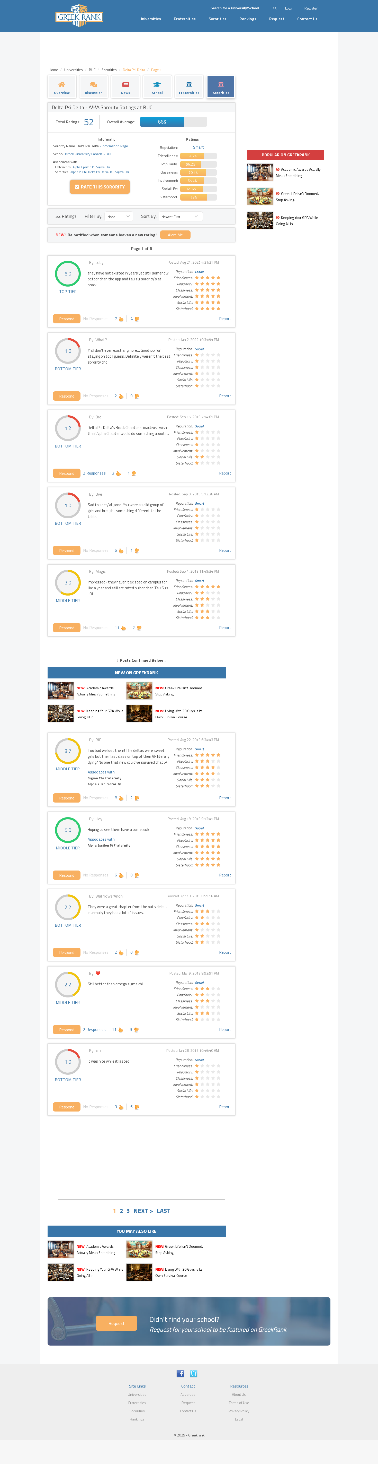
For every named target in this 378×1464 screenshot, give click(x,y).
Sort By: (149, 216)
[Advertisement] (141, 1157)
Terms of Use (239, 1402)
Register (311, 8)
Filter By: (93, 216)
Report (225, 318)
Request (276, 19)
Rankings (247, 19)
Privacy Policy (239, 1411)
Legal (239, 1419)
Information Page (115, 146)
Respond (66, 319)
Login (289, 8)
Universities (150, 19)
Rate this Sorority (102, 186)
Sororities (218, 19)
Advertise (188, 1394)
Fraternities (185, 19)
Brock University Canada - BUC (88, 154)
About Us (239, 1394)
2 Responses (94, 473)
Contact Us (307, 19)
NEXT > (143, 1210)
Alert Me (175, 235)
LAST (163, 1210)
